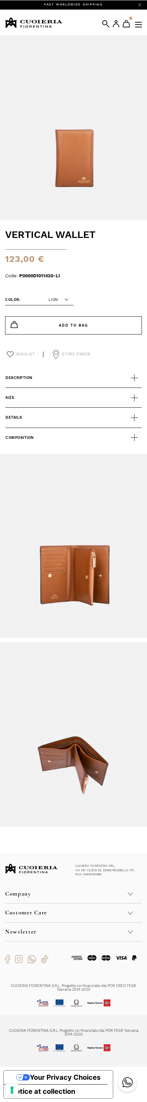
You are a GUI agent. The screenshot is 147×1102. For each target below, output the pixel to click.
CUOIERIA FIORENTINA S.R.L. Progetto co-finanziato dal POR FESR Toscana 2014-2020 (73, 1032)
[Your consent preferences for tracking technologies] (11, 1090)
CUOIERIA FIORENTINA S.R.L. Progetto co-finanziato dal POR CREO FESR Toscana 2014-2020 (73, 988)
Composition (19, 437)
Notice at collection (43, 1091)
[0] (126, 23)
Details (13, 417)
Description (18, 378)
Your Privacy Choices (65, 1077)
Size (9, 397)
